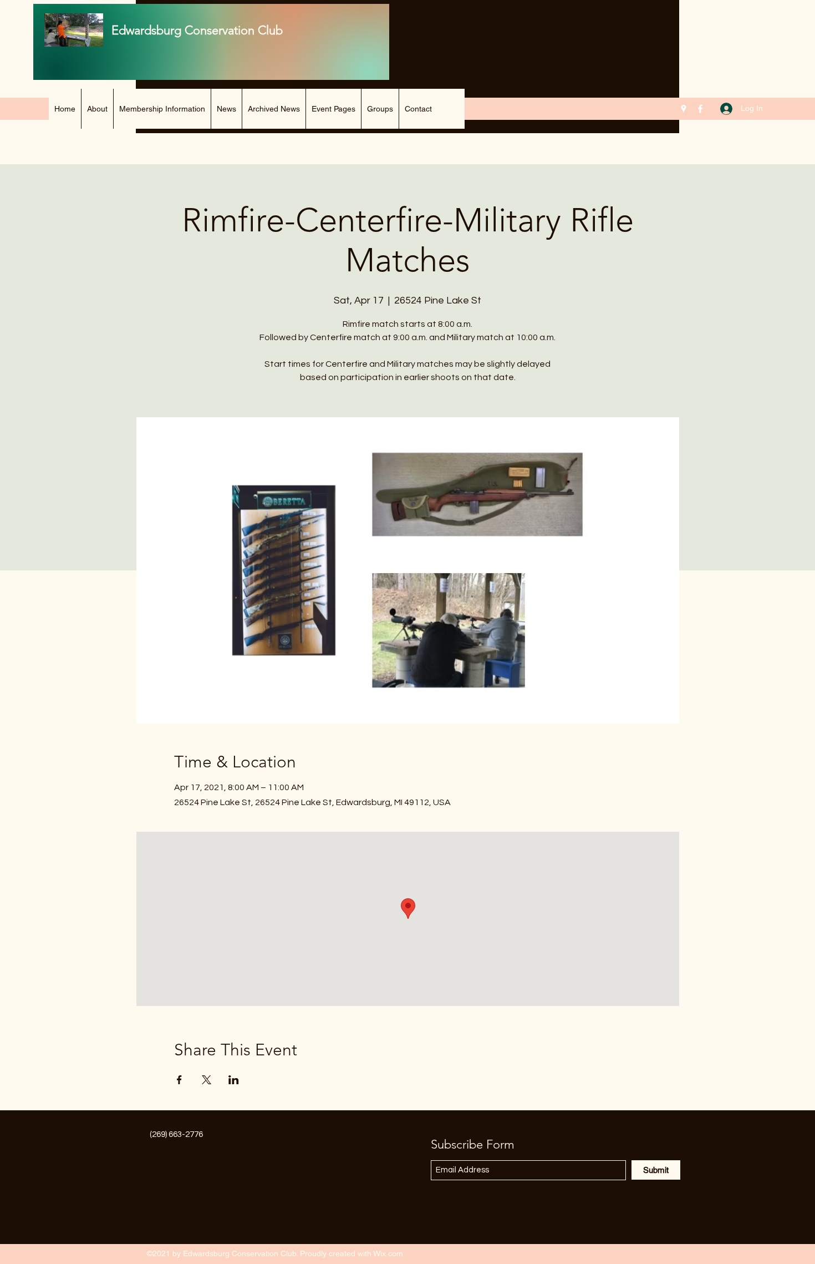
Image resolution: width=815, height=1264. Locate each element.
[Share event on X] (206, 1079)
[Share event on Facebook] (179, 1079)
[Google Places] (683, 108)
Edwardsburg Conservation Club (197, 30)
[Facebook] (700, 108)
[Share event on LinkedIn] (233, 1079)
